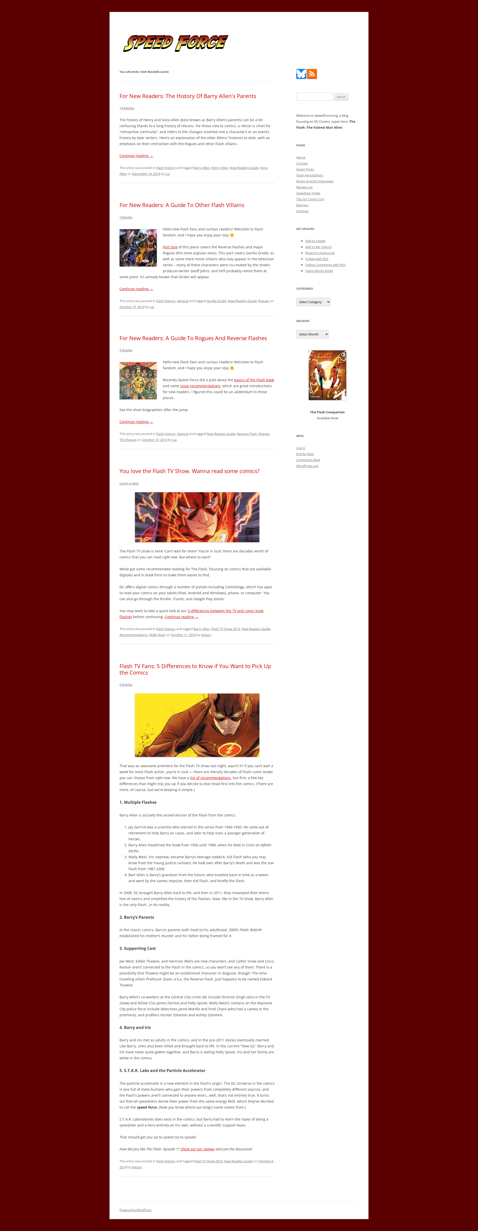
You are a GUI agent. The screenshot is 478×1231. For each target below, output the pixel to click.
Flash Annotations (309, 175)
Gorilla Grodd (216, 301)
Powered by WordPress (136, 1210)
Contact (302, 163)
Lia (167, 173)
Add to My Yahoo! (318, 247)
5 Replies (126, 350)
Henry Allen (219, 167)
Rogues (263, 301)
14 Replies (127, 108)
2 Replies (126, 217)
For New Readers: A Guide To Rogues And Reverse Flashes (193, 338)
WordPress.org (307, 466)
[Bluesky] (301, 77)
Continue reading (136, 155)
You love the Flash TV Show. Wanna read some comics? (190, 471)
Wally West (157, 635)
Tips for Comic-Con (310, 199)
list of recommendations (210, 777)
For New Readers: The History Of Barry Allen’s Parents (188, 96)
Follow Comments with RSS (325, 265)
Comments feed (308, 460)
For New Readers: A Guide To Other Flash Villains (182, 205)
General (182, 301)
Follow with (316, 259)
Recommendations (134, 635)
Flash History (166, 167)
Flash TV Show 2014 (225, 629)
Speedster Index (308, 193)
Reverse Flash (247, 433)
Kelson (206, 635)
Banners (302, 205)
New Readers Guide (244, 167)
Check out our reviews (197, 1149)
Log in (300, 448)
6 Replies (126, 684)
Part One (170, 247)
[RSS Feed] (312, 77)
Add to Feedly (315, 241)
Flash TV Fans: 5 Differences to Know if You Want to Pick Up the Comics (195, 669)
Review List (304, 187)
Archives (302, 211)
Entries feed (305, 454)
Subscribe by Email (319, 270)
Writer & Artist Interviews (314, 181)
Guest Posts (305, 169)
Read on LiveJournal (320, 253)
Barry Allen (202, 167)
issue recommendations (200, 385)
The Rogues (128, 439)
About (300, 157)
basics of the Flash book (254, 379)
